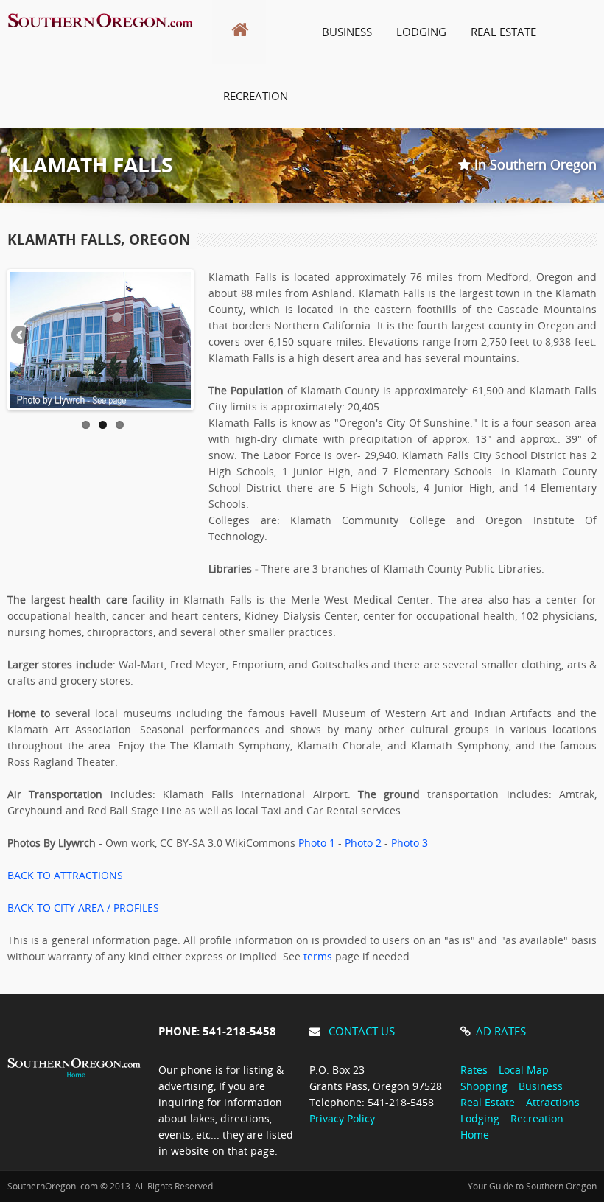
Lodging (479, 1118)
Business (541, 1086)
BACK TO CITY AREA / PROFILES (83, 908)
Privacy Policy (342, 1118)
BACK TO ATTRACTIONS (65, 875)
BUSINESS (347, 31)
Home (474, 1135)
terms (317, 956)
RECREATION (255, 95)
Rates (474, 1070)
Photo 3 (409, 843)
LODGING (421, 31)
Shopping (484, 1086)
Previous (21, 336)
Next (180, 336)
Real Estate (487, 1102)
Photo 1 (316, 843)
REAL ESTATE (503, 31)
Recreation (536, 1118)
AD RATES (501, 1031)
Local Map (524, 1070)
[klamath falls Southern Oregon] (100, 34)
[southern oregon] (75, 1084)
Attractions (553, 1102)
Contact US (362, 1031)
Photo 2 (363, 843)
